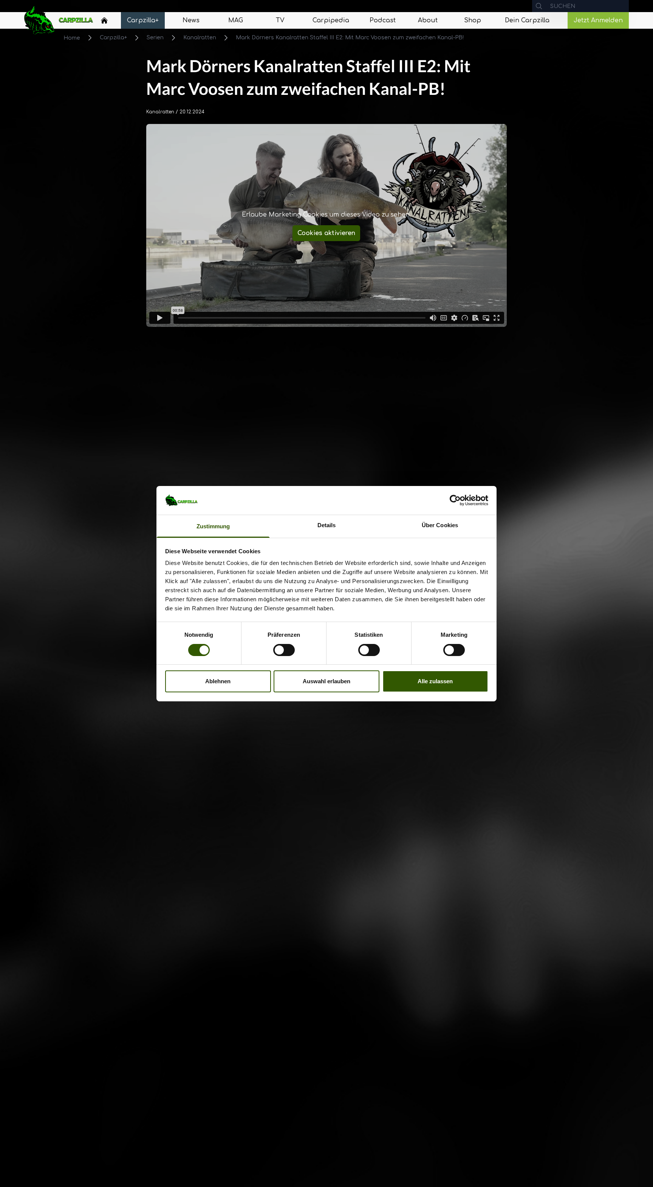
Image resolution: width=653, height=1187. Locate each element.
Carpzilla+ (113, 37)
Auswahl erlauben (326, 681)
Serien (155, 37)
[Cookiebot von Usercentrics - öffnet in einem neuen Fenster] (455, 500)
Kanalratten (199, 37)
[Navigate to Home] (104, 22)
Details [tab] (326, 525)
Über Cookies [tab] (440, 525)
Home (71, 38)
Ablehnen (218, 681)
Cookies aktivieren (326, 233)
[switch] (284, 650)
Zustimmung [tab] (213, 526)
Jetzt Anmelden (598, 20)
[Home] (104, 20)
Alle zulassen (435, 681)
